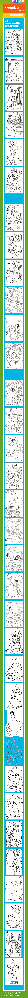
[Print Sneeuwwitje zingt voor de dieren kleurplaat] (14, 42)
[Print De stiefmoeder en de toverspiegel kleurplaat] (14, 862)
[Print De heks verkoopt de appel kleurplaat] (14, 944)
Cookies (12, 995)
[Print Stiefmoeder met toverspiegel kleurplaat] (14, 97)
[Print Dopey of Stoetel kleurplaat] (14, 806)
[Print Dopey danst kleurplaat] (14, 152)
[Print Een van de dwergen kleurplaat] (14, 669)
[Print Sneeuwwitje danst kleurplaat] (14, 70)
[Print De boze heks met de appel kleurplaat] (14, 834)
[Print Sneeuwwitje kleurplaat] (14, 448)
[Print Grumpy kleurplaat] (14, 696)
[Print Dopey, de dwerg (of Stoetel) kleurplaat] (14, 971)
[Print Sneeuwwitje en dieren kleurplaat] (14, 217)
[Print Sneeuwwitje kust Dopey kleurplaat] (14, 586)
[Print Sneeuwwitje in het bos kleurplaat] (14, 751)
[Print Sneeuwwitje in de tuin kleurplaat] (14, 356)
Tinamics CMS (13, 994)
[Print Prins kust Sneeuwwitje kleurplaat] (14, 503)
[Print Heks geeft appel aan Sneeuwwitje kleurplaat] (14, 889)
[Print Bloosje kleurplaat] (14, 916)
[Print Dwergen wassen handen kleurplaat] (14, 614)
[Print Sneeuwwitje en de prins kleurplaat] (14, 180)
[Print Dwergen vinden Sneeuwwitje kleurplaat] (14, 273)
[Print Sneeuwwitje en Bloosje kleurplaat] (14, 723)
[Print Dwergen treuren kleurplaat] (14, 531)
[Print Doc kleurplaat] (14, 779)
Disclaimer (6, 995)
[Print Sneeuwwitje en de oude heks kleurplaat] (14, 558)
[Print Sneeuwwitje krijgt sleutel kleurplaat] (14, 245)
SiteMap (17, 995)
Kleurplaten (14, 8)
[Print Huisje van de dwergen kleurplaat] (14, 125)
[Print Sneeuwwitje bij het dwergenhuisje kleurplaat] (14, 393)
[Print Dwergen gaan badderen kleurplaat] (14, 300)
